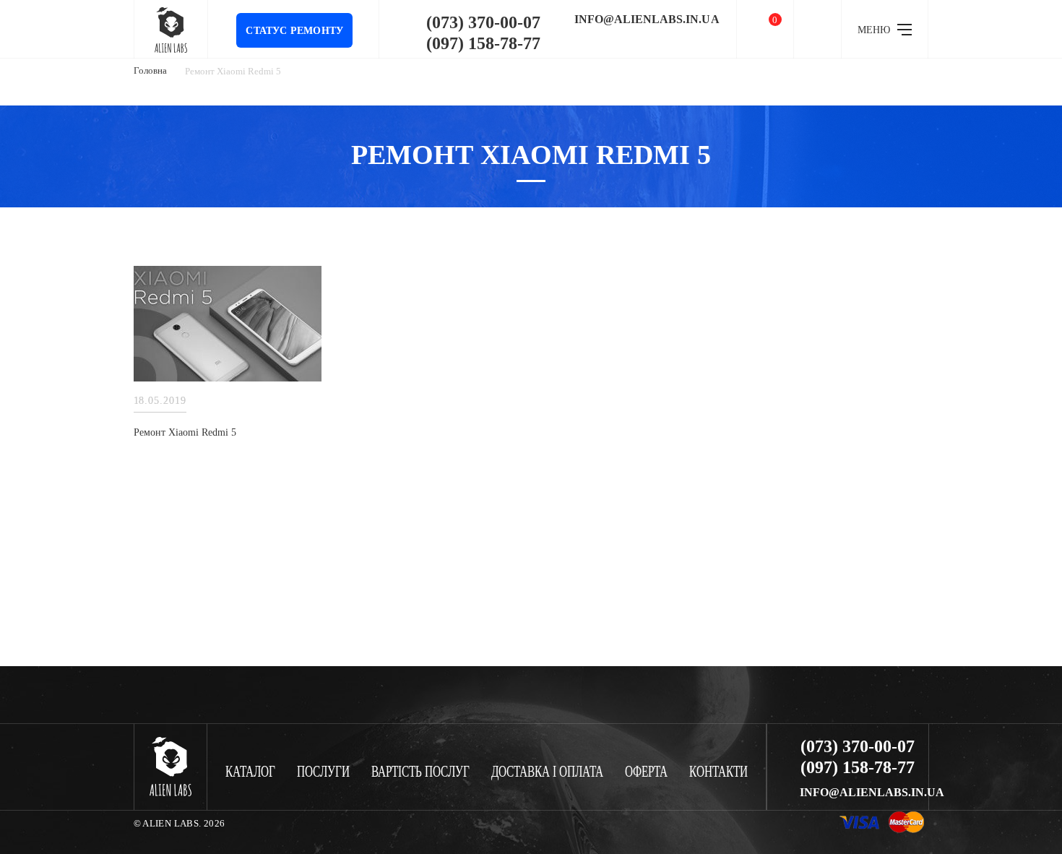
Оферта (646, 772)
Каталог (250, 772)
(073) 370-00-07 (483, 22)
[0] (765, 29)
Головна (150, 70)
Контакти (718, 772)
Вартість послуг (420, 772)
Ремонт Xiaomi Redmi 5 (185, 432)
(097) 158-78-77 (483, 43)
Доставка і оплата (547, 772)
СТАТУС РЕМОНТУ (294, 30)
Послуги (323, 772)
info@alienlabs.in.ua (647, 19)
